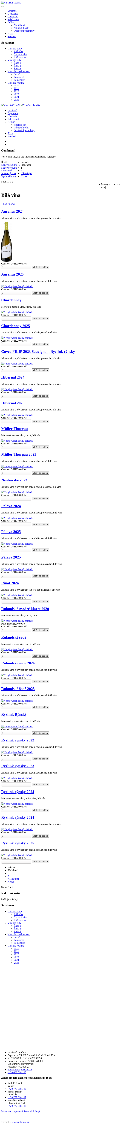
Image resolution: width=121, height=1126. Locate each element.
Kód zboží (6, 170)
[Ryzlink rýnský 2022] (17, 752)
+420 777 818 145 (17, 1088)
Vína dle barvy (15, 48)
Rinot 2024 (10, 583)
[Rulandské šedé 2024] (17, 675)
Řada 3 (17, 68)
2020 (16, 85)
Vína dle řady (14, 60)
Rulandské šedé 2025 (18, 689)
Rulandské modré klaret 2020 (25, 609)
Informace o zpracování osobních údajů (20, 1111)
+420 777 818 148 (17, 1106)
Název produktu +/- (11, 165)
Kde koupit (13, 19)
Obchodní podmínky (24, 30)
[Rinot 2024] (17, 595)
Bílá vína (18, 51)
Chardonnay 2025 (15, 326)
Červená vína (20, 54)
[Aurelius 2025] (17, 286)
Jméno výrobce (8, 173)
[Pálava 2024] (17, 518)
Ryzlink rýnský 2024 (17, 792)
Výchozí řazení (8, 176)
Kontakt (12, 36)
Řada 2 (17, 65)
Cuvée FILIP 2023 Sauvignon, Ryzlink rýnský (38, 351)
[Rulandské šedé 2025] (17, 700)
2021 (16, 88)
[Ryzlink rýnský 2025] (17, 855)
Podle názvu (9, 204)
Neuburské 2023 (14, 480)
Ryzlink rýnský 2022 (17, 740)
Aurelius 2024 (12, 211)
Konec (24, 176)
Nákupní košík (21, 28)
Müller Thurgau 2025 (18, 454)
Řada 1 (17, 62)
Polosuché (19, 77)
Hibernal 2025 (12, 403)
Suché (17, 74)
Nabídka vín (20, 25)
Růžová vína (20, 57)
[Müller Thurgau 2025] (17, 466)
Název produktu (9, 167)
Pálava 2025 (11, 532)
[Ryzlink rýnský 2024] (17, 803)
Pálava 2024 (11, 506)
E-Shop (11, 22)
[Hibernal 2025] (17, 415)
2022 (16, 91)
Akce (10, 33)
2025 (16, 99)
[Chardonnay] (17, 312)
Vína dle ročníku (16, 82)
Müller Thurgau (14, 429)
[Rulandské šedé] (17, 649)
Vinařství (12, 10)
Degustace (13, 13)
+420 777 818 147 (17, 1097)
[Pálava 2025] (17, 543)
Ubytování (13, 16)
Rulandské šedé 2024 (18, 663)
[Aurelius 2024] (6, 260)
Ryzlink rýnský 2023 (17, 766)
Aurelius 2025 (12, 274)
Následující (26, 173)
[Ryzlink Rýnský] (17, 726)
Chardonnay (11, 300)
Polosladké (19, 80)
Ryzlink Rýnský (14, 714)
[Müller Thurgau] (17, 440)
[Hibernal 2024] (17, 389)
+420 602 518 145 (17, 1072)
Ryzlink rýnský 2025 (17, 843)
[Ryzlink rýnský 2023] (17, 778)
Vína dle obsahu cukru (19, 71)
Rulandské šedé (13, 637)
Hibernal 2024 (12, 377)
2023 (16, 94)
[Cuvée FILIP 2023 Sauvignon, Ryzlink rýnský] (17, 363)
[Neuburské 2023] (17, 492)
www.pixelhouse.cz (19, 1122)
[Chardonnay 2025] (17, 338)
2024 (16, 97)
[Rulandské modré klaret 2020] (17, 620)
